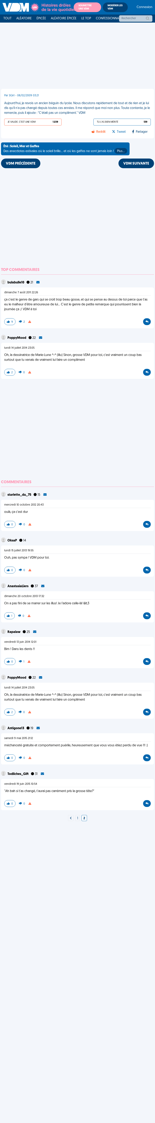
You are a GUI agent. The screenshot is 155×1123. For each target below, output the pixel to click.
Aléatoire (24, 18)
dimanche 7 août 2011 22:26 (21, 292)
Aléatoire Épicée (63, 18)
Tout (7, 18)
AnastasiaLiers (18, 586)
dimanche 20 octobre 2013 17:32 (24, 596)
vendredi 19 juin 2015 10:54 (20, 784)
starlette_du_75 (19, 495)
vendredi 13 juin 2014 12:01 (20, 642)
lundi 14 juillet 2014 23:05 (19, 347)
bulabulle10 (16, 282)
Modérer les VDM (115, 7)
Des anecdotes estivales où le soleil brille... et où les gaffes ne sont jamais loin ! (64, 149)
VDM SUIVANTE (136, 164)
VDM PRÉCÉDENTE (21, 164)
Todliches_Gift (18, 774)
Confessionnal (108, 18)
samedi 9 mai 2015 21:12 (18, 738)
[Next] (70, 818)
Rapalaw (14, 632)
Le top (86, 18)
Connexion (144, 7)
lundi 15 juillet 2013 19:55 (19, 550)
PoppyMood (17, 338)
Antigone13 (16, 728)
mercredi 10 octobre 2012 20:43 (24, 504)
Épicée (41, 18)
